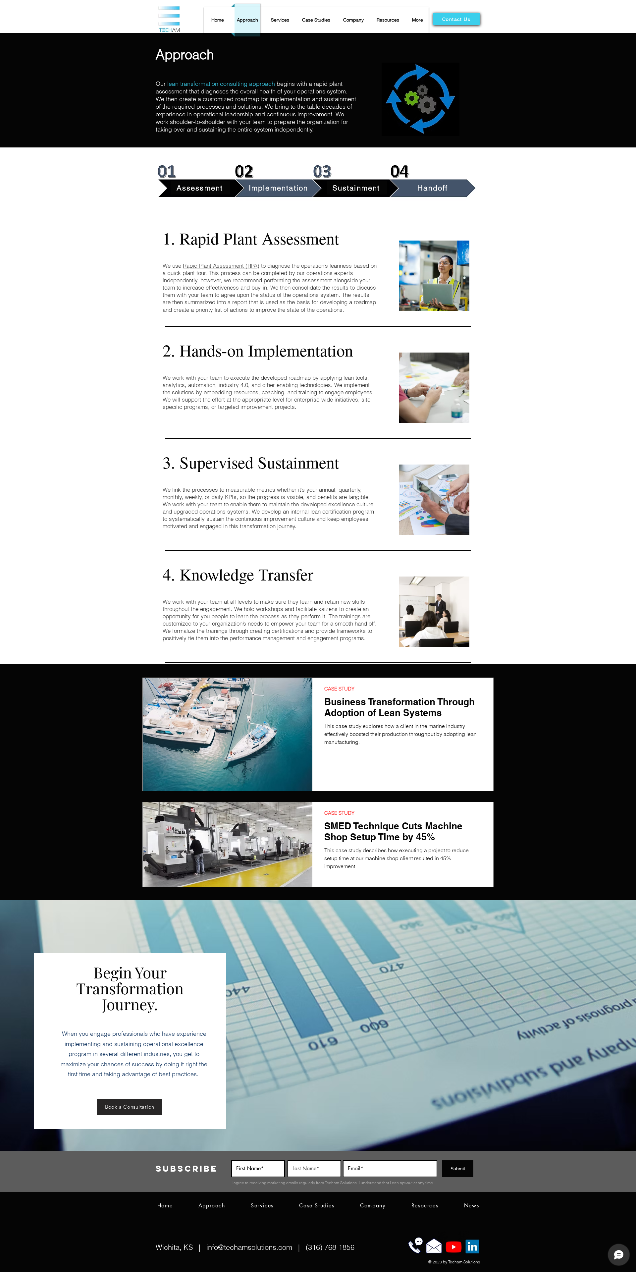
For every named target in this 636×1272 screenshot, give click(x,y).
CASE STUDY (339, 689)
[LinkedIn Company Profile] (472, 1246)
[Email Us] (434, 1245)
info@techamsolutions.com (249, 1247)
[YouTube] (453, 1247)
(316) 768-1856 (330, 1247)
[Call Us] (415, 1245)
